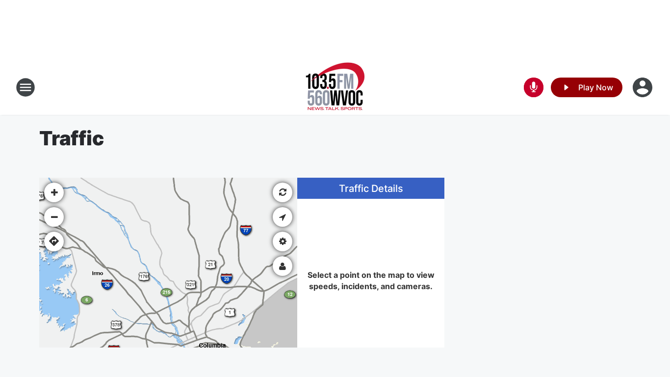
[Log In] (643, 87)
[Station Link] (335, 87)
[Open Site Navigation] (25, 87)
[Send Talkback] (533, 87)
